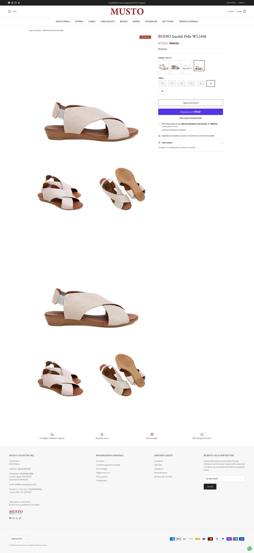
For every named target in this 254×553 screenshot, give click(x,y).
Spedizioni (158, 469)
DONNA (79, 21)
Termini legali (101, 469)
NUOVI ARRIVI (63, 21)
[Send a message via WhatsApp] (249, 548)
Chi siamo (100, 461)
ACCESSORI (151, 21)
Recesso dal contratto (163, 476)
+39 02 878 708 (24, 469)
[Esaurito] (163, 67)
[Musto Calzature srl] (127, 11)
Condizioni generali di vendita (108, 465)
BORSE (136, 21)
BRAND (124, 21)
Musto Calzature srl (20, 545)
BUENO (164, 49)
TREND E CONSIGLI (188, 21)
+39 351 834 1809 (26, 473)
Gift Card (158, 465)
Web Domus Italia (41, 545)
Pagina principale (35, 30)
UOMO (92, 21)
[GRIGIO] (199, 65)
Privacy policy (101, 476)
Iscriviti (210, 486)
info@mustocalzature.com (25, 484)
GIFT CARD (168, 21)
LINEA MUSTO (108, 21)
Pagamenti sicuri (103, 473)
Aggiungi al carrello (190, 103)
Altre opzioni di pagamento (191, 118)
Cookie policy (101, 480)
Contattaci (158, 461)
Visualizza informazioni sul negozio (174, 130)
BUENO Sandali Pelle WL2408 (53, 30)
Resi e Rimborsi (160, 473)
